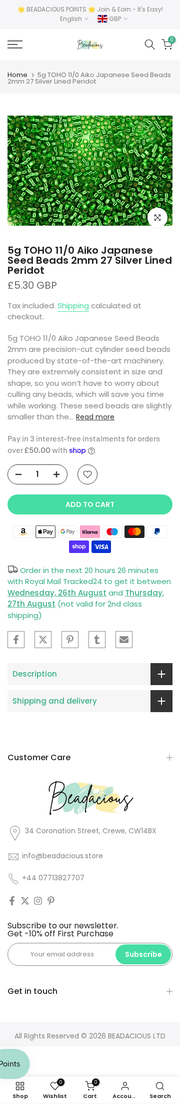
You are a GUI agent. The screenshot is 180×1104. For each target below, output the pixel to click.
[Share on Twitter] (43, 639)
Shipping (73, 305)
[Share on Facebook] (16, 639)
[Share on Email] (124, 639)
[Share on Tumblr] (97, 639)
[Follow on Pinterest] (51, 901)
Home (18, 75)
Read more (95, 416)
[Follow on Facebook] (12, 901)
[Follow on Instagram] (38, 901)
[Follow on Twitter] (25, 901)
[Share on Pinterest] (70, 639)
